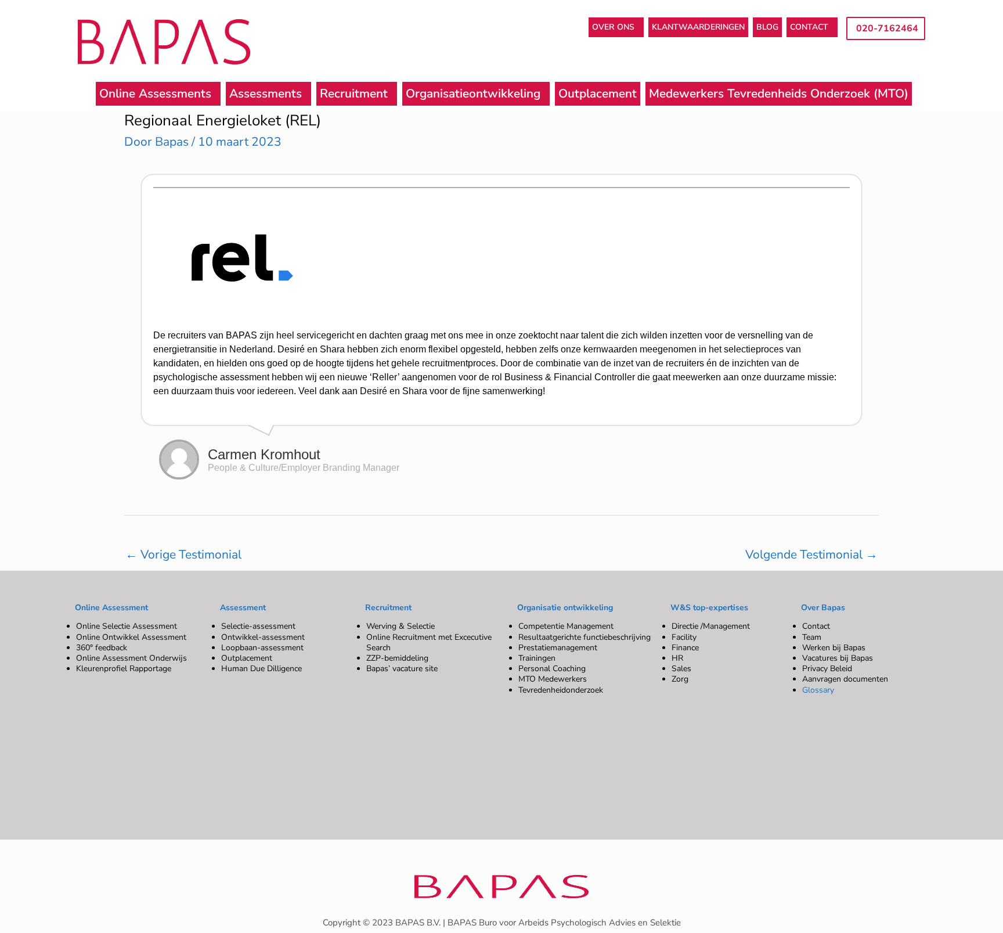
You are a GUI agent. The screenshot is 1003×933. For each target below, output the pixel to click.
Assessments (265, 93)
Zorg (680, 679)
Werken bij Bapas (833, 647)
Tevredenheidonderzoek (560, 690)
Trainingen (536, 658)
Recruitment (354, 93)
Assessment (243, 607)
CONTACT (809, 27)
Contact (816, 626)
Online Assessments (155, 93)
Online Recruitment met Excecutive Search (429, 642)
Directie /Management (711, 626)
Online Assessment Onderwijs (131, 658)
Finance (685, 647)
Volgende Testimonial (811, 554)
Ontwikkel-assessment (263, 637)
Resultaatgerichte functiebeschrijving (584, 637)
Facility (684, 637)
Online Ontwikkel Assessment (131, 637)
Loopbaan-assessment (262, 647)
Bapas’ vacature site (402, 668)
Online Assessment (111, 607)
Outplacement (597, 93)
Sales (681, 668)
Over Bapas (823, 607)
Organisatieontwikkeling (473, 93)
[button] (616, 27)
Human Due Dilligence (261, 668)
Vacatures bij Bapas (837, 658)
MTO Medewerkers (552, 679)
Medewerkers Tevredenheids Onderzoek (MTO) (778, 93)
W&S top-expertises (709, 607)
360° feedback (101, 647)
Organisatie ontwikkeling (565, 607)
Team (811, 637)
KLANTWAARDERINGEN (698, 27)
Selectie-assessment (258, 626)
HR (677, 658)
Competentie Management (566, 626)
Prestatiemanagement (557, 647)
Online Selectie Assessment (126, 626)
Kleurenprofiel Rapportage (123, 668)
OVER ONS (613, 27)
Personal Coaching (552, 668)
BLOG (767, 27)
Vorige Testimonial (183, 554)
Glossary (818, 690)
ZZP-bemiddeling (397, 658)
